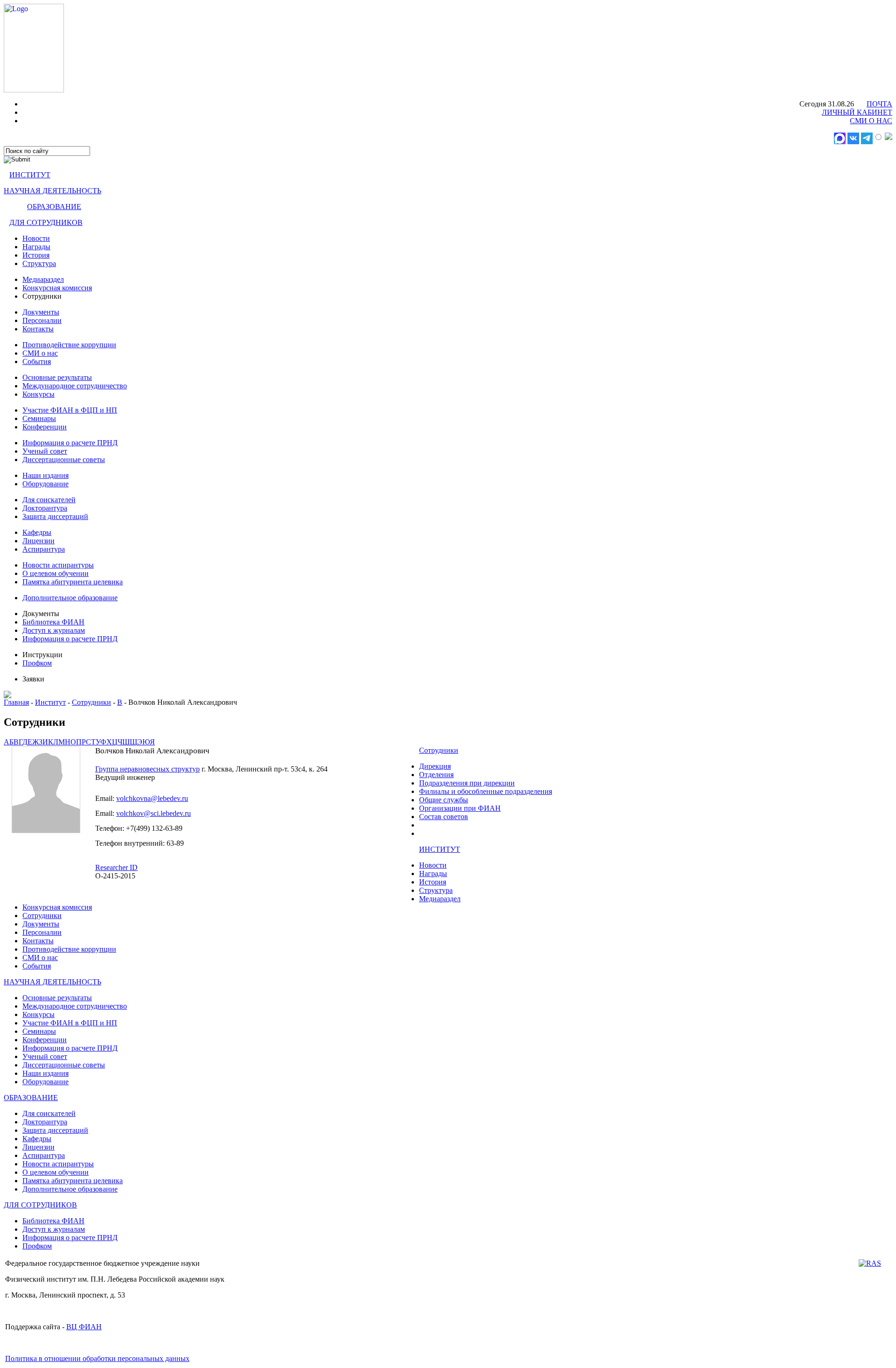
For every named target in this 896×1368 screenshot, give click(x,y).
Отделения (436, 775)
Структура (39, 263)
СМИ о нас (40, 353)
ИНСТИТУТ (29, 175)
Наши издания (45, 475)
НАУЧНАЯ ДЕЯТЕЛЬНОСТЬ (52, 191)
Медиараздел (43, 279)
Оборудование (45, 484)
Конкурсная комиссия (57, 288)
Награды (36, 247)
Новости (36, 238)
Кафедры (36, 532)
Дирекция (435, 766)
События (36, 361)
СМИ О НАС (871, 121)
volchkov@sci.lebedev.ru (153, 813)
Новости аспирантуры (58, 565)
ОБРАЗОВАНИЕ (54, 206)
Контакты (38, 329)
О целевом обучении (55, 573)
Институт (50, 702)
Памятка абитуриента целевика (72, 582)
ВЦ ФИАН (84, 1327)
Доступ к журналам (53, 630)
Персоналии (42, 320)
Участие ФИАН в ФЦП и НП (69, 410)
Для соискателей (49, 500)
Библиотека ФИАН (53, 622)
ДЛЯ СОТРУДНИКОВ (46, 222)
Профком (37, 663)
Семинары (39, 418)
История (35, 255)
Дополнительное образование (70, 598)
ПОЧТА (879, 104)
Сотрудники (91, 702)
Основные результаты (57, 377)
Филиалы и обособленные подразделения (485, 791)
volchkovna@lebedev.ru (152, 798)
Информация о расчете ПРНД (70, 443)
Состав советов (443, 817)
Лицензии (38, 541)
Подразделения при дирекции (467, 783)
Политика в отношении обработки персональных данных (97, 1358)
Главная (16, 702)
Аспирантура (43, 549)
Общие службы (443, 800)
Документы (40, 312)
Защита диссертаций (55, 516)
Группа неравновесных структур (147, 769)
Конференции (44, 427)
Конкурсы (38, 394)
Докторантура (44, 508)
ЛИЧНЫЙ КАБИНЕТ (857, 112)
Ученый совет (44, 451)
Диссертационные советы (63, 459)
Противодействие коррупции (69, 345)
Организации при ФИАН (460, 808)
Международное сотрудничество (74, 386)
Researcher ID (116, 867)
